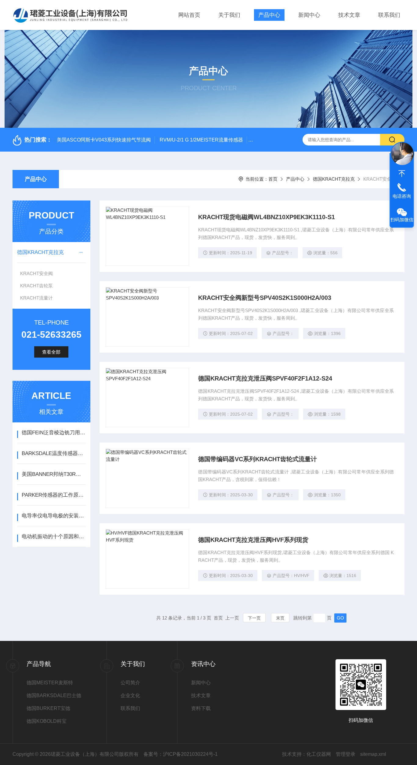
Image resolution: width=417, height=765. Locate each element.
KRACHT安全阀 (36, 273)
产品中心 (269, 15)
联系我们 (389, 15)
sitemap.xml (373, 754)
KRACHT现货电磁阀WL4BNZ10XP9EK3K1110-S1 (266, 217)
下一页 (254, 618)
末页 (280, 618)
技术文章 (349, 15)
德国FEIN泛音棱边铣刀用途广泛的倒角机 (53, 433)
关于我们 (229, 15)
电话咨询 (402, 196)
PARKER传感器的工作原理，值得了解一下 (53, 495)
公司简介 (130, 682)
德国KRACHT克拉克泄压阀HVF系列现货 (253, 539)
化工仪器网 (318, 754)
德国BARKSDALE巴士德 (54, 695)
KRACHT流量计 (36, 297)
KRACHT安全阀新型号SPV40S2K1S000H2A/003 (264, 297)
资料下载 (201, 708)
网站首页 (189, 15)
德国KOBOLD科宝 (47, 721)
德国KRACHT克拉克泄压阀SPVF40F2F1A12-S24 (265, 378)
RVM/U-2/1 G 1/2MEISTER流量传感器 (201, 139)
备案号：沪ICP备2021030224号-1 (180, 754)
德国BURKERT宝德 (48, 708)
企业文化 (130, 695)
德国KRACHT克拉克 (334, 179)
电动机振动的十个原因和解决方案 (53, 536)
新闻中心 (309, 15)
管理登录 (345, 754)
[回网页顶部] (401, 173)
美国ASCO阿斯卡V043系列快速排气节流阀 (104, 139)
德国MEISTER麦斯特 (50, 682)
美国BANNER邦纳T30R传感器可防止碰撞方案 (53, 474)
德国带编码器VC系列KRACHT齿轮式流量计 (257, 459)
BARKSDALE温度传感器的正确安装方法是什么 (53, 453)
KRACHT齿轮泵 (36, 285)
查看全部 (51, 352)
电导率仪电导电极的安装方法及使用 (53, 516)
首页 (272, 179)
